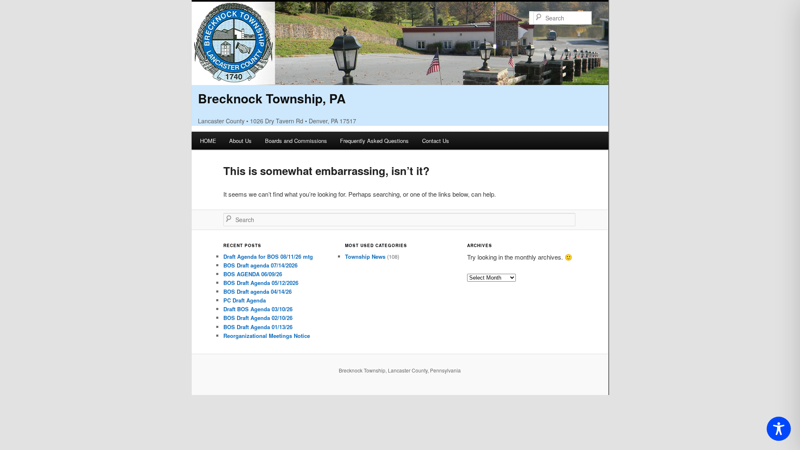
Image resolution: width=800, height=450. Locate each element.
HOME (208, 141)
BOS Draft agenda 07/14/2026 (260, 265)
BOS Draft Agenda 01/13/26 (257, 327)
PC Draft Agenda (244, 300)
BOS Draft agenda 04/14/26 (257, 291)
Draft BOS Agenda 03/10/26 (257, 309)
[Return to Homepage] (400, 79)
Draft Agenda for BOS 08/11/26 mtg (268, 256)
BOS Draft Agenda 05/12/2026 (260, 283)
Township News (365, 256)
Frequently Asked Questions (374, 141)
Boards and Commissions (296, 141)
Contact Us (435, 141)
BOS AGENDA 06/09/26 (252, 274)
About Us (240, 141)
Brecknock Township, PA (272, 98)
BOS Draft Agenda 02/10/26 (257, 318)
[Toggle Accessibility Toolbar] (779, 429)
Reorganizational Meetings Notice (266, 336)
